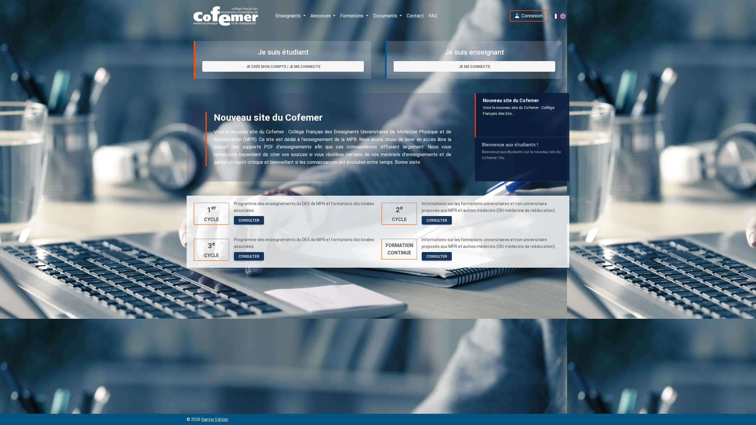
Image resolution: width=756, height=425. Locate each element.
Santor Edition (214, 419)
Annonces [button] (321, 16)
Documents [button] (385, 16)
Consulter (249, 220)
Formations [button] (352, 16)
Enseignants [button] (289, 16)
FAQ (432, 16)
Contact (415, 16)
